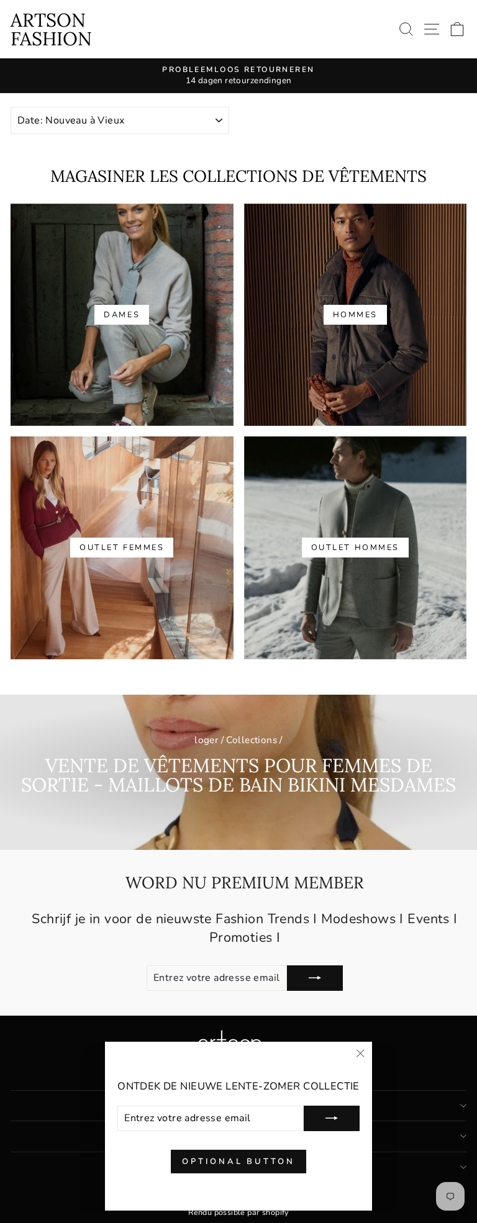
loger (206, 740)
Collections (251, 740)
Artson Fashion (51, 29)
